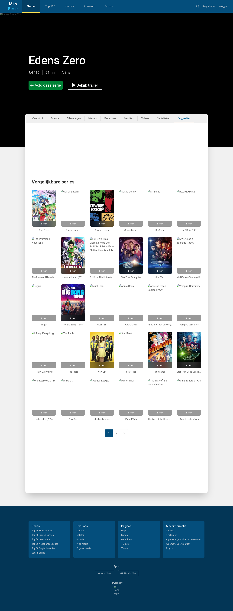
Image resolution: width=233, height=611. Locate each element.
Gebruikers (126, 539)
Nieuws (69, 6)
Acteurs (55, 118)
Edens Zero (57, 60)
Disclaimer (171, 535)
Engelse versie (84, 548)
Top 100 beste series (42, 530)
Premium (89, 6)
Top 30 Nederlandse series (45, 544)
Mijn (13, 6)
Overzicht (37, 118)
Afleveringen (74, 118)
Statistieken (163, 118)
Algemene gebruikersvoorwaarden (183, 539)
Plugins (169, 548)
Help (123, 530)
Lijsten (124, 535)
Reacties (129, 118)
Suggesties (184, 118)
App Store (106, 573)
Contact (80, 530)
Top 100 (50, 6)
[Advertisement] (116, 145)
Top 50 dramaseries (42, 539)
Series (31, 6)
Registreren (208, 6)
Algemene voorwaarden (178, 544)
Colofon (80, 535)
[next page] (124, 433)
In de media (82, 544)
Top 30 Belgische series (43, 548)
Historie (80, 539)
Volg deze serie (48, 85)
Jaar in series (38, 552)
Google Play (130, 573)
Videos (145, 118)
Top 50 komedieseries (43, 535)
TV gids (125, 544)
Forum (109, 6)
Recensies (110, 118)
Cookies (170, 530)
